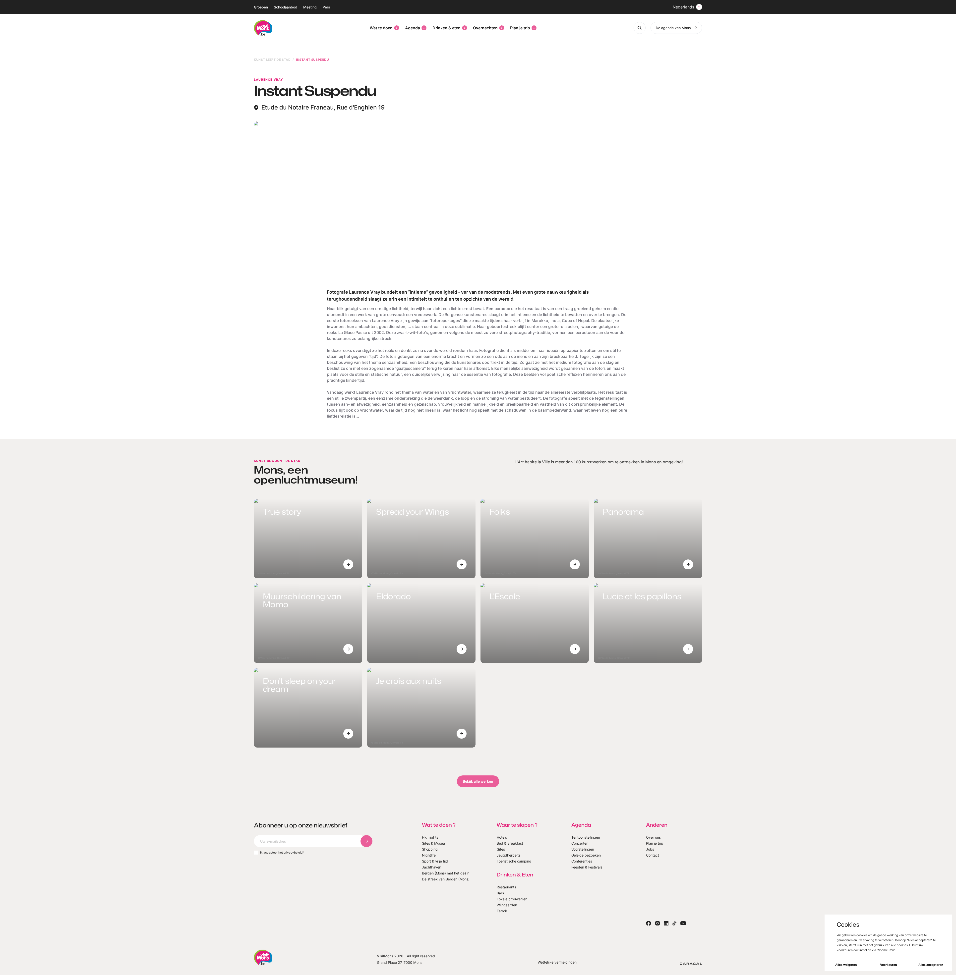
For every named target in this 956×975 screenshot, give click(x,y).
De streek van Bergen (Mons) (446, 879)
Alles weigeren (846, 965)
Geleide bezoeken (586, 855)
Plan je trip (520, 27)
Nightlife (429, 855)
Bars (500, 893)
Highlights (430, 837)
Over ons (653, 837)
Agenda (412, 27)
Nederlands (683, 6)
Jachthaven (431, 867)
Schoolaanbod (285, 7)
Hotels (502, 837)
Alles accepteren (930, 965)
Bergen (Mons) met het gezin (445, 873)
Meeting (310, 7)
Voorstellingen (582, 849)
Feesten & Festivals (586, 867)
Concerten (579, 843)
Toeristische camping (514, 861)
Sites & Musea (433, 843)
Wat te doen (381, 27)
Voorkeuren (888, 965)
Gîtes (501, 849)
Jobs (650, 849)
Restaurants (506, 887)
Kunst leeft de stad (272, 59)
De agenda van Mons (673, 28)
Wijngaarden (507, 905)
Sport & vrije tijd (435, 861)
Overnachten (485, 27)
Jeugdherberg (508, 855)
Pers (326, 7)
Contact (652, 855)
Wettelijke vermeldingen (557, 962)
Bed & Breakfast (510, 843)
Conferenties (581, 861)
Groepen (261, 7)
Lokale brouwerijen (512, 899)
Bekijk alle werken (478, 781)
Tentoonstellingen (585, 837)
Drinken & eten (446, 27)
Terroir (502, 911)
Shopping (430, 849)
